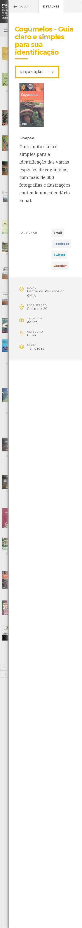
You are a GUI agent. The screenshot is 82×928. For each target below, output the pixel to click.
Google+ (60, 265)
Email (58, 232)
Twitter (59, 254)
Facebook (61, 243)
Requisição (31, 72)
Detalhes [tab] (51, 6)
